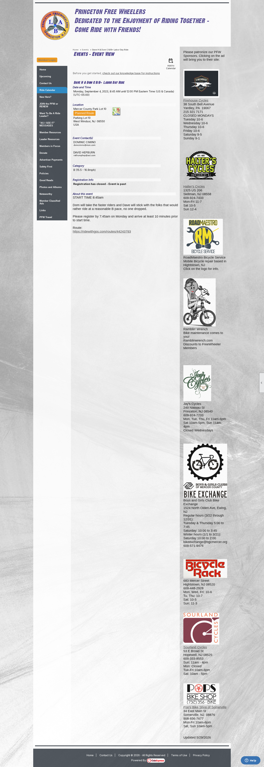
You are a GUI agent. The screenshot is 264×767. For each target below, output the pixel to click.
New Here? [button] (45, 97)
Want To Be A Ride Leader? (50, 114)
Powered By (139, 760)
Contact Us (46, 83)
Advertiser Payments (51, 159)
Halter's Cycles (194, 186)
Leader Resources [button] (49, 139)
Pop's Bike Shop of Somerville (204, 707)
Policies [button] (44, 173)
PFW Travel (46, 217)
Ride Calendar (47, 90)
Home (43, 69)
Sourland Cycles (195, 647)
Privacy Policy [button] (201, 755)
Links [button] (43, 210)
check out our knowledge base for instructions (131, 73)
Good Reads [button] (46, 180)
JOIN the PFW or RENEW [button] (49, 105)
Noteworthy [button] (46, 194)
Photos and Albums (51, 187)
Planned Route (84, 113)
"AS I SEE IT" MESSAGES (47, 124)
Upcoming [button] (45, 76)
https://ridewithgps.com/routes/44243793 (102, 231)
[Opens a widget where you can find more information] (250, 760)
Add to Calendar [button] (171, 64)
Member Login (47, 60)
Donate (43, 153)
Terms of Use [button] (179, 755)
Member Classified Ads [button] (50, 202)
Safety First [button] (46, 166)
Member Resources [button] (50, 132)
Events (85, 49)
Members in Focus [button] (50, 146)
